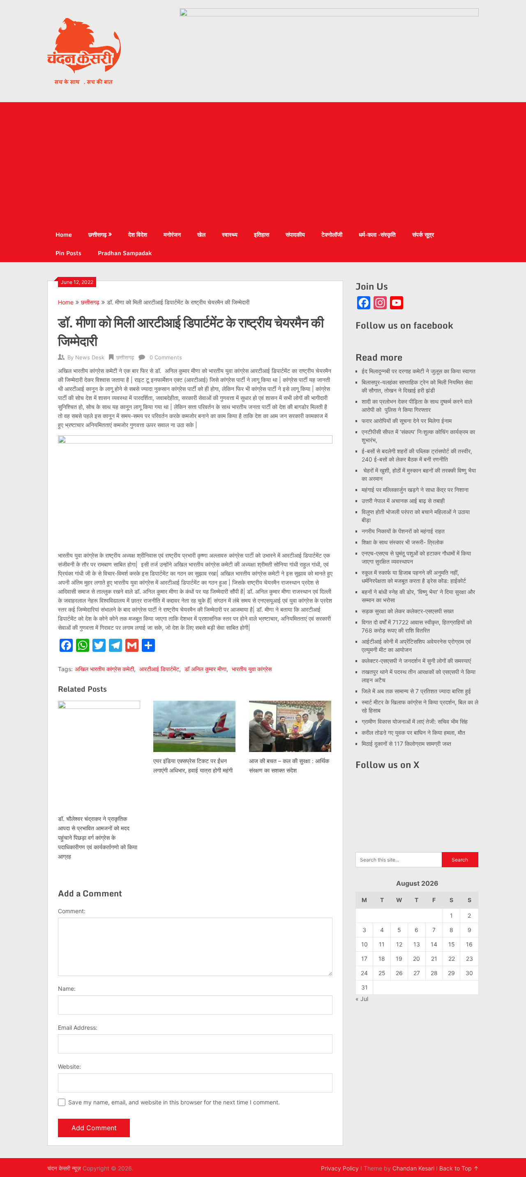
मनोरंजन (172, 234)
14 (434, 944)
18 (381, 958)
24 (364, 972)
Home (63, 234)
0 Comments (166, 357)
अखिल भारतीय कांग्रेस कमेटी (104, 668)
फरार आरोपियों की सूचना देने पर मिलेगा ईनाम (407, 420)
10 (364, 944)
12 (399, 944)
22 (451, 958)
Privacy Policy (340, 1168)
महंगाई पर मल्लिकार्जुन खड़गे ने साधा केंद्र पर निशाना (415, 489)
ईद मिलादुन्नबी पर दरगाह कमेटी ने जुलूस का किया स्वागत (418, 371)
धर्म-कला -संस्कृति (377, 234)
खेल (201, 234)
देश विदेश (137, 234)
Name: (67, 988)
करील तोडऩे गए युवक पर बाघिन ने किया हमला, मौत (413, 732)
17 (364, 958)
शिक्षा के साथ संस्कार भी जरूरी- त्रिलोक (402, 542)
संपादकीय (295, 234)
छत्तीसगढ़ (97, 234)
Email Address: (77, 1027)
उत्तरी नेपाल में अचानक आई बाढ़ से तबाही (403, 500)
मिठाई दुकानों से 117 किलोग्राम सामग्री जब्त (406, 743)
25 (381, 972)
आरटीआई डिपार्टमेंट (159, 668)
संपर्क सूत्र (423, 234)
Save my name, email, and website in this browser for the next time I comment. (174, 1102)
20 (416, 958)
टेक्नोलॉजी (331, 234)
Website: (69, 1066)
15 (451, 944)
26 (399, 972)
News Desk (89, 357)
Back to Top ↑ (459, 1168)
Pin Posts (68, 253)
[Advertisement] (263, 163)
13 (416, 944)
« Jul (361, 998)
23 (469, 958)
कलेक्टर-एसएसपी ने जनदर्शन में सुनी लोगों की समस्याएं (416, 660)
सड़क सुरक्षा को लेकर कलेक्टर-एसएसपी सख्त (408, 611)
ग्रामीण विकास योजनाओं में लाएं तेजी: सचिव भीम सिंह (415, 721)
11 (382, 944)
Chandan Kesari (413, 1168)
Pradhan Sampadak (125, 253)
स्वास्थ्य (230, 234)
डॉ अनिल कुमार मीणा (205, 668)
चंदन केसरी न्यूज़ (64, 1168)
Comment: (71, 910)
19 (399, 958)
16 (469, 944)
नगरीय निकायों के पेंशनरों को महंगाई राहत (403, 531)
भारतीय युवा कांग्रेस (252, 668)
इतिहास (261, 234)
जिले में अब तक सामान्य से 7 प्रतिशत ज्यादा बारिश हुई (416, 691)
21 (434, 958)
